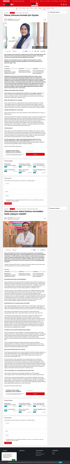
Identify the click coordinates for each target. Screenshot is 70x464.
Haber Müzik (10, 19)
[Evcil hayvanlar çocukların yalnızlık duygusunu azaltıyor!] (25, 71)
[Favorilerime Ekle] (30, 51)
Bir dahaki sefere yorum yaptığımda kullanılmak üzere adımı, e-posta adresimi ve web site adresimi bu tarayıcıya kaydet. (24, 200)
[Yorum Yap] (33, 51)
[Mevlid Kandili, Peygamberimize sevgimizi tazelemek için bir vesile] (11, 71)
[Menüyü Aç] (4, 4)
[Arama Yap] (61, 4)
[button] (64, 4)
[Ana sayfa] (16, 8)
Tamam (60, 462)
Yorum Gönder (8, 203)
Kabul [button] (13, 460)
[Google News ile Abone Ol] (8, 51)
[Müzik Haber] (35, 4)
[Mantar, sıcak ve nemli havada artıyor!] (25, 170)
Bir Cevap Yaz (8, 178)
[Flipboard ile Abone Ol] (14, 51)
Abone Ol (7, 4)
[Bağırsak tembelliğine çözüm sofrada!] (39, 170)
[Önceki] (10, 1)
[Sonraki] (11, 1)
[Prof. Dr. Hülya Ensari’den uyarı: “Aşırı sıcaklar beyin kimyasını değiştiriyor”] (39, 71)
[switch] (12, 4)
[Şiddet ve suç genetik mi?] (10, 170)
